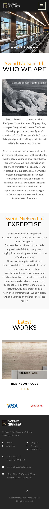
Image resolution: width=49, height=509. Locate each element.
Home (9, 442)
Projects (35, 442)
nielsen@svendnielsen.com (19, 467)
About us (10, 446)
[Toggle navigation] (42, 6)
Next (43, 363)
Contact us (36, 449)
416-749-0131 (14, 456)
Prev (5, 363)
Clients (34, 446)
